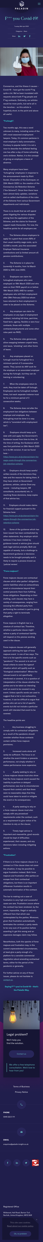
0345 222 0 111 (9, 1114)
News (25, 31)
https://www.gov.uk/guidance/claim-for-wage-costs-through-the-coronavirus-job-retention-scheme (21, 460)
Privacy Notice (21, 1092)
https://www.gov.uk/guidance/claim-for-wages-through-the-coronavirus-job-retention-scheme (21, 519)
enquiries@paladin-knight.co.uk (15, 1142)
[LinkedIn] (19, 36)
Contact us (21, 1054)
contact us (8, 980)
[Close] (35, 1221)
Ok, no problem (20, 1234)
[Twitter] (24, 36)
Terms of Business (21, 1086)
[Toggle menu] (39, 4)
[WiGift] (35, 1162)
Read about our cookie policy (20, 1226)
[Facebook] (30, 36)
